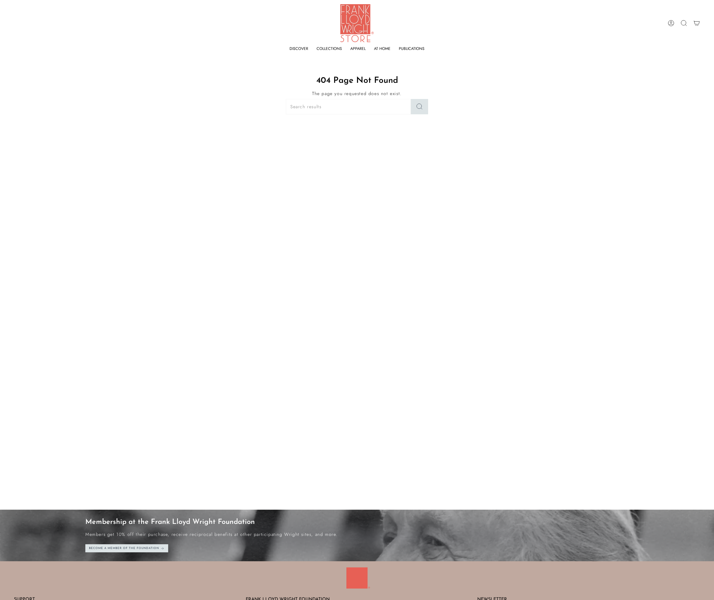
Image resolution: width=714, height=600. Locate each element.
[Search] (419, 106)
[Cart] (696, 23)
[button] (298, 48)
